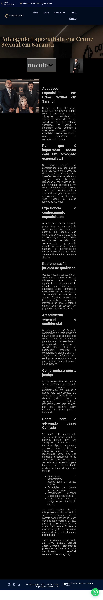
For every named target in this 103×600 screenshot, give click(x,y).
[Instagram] (9, 584)
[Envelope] (18, 584)
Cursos (74, 13)
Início (35, 13)
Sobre (46, 13)
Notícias (72, 19)
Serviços (58, 13)
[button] (51, 65)
